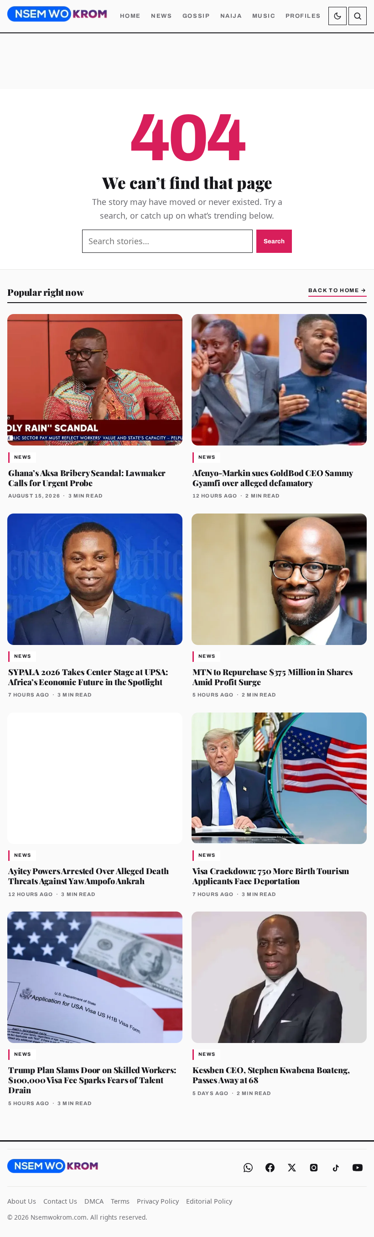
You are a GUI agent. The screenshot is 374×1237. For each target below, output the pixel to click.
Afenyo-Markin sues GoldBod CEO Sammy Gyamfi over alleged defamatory (272, 477)
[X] (292, 1167)
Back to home (337, 290)
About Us (21, 1201)
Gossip (196, 16)
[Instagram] (314, 1167)
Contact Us (60, 1201)
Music (263, 16)
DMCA (94, 1201)
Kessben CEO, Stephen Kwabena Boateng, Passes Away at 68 (270, 1074)
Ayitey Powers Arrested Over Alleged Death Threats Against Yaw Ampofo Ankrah (88, 875)
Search (274, 241)
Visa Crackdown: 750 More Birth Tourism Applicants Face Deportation (270, 875)
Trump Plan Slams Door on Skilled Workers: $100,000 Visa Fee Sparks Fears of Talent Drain (92, 1079)
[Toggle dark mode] (337, 16)
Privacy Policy (158, 1201)
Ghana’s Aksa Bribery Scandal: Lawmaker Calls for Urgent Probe (87, 477)
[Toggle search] (357, 16)
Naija (231, 16)
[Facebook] (270, 1167)
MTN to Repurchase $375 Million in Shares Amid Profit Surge (272, 676)
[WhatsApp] (248, 1167)
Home (130, 16)
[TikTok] (336, 1167)
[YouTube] (357, 1167)
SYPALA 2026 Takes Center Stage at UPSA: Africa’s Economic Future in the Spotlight (88, 676)
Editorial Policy (209, 1201)
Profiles (303, 16)
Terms (120, 1201)
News (161, 16)
